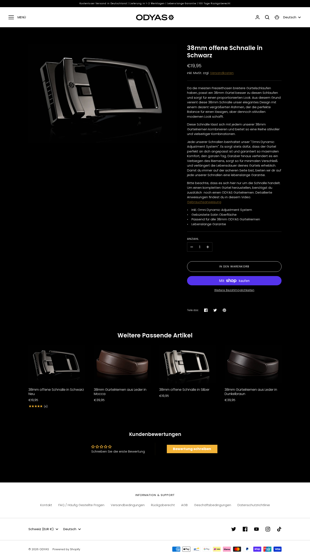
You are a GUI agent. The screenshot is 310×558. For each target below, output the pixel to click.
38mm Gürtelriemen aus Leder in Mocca (120, 391)
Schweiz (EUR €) (41, 529)
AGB (184, 505)
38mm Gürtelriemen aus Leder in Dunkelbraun (251, 391)
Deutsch (289, 17)
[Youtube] (256, 529)
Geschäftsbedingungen (212, 505)
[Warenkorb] (277, 17)
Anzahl (193, 239)
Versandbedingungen (128, 505)
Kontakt (46, 505)
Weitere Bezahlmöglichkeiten (234, 290)
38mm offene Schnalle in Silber (184, 389)
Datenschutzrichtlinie (253, 505)
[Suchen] (267, 17)
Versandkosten (222, 73)
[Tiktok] (279, 529)
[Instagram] (267, 529)
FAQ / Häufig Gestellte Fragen (81, 505)
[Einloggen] (257, 17)
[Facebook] (245, 529)
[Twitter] (233, 529)
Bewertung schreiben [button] (192, 448)
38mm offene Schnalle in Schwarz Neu (56, 391)
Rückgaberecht (163, 505)
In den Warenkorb (234, 266)
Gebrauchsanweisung (204, 202)
